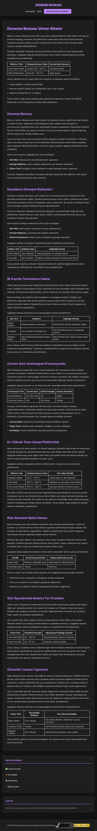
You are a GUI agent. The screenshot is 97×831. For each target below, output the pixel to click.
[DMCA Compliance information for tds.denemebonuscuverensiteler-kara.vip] (64, 825)
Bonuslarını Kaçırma (58, 11)
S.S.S (39, 11)
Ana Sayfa (30, 11)
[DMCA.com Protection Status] (82, 825)
